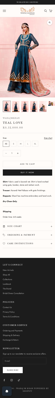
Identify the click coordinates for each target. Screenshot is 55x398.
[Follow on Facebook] (4, 380)
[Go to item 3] (25, 106)
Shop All (6, 274)
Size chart (48, 138)
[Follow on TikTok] (18, 380)
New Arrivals (8, 270)
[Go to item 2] (16, 106)
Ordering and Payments (13, 330)
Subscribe (13, 370)
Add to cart (27, 164)
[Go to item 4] (34, 106)
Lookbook (7, 284)
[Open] (7, 391)
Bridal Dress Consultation (13, 293)
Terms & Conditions (11, 316)
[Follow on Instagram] (11, 380)
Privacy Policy (9, 312)
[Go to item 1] (7, 106)
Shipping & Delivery (11, 335)
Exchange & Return (10, 339)
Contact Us (7, 307)
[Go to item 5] (43, 106)
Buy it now (27, 172)
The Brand (7, 288)
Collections (7, 279)
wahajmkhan (11, 118)
